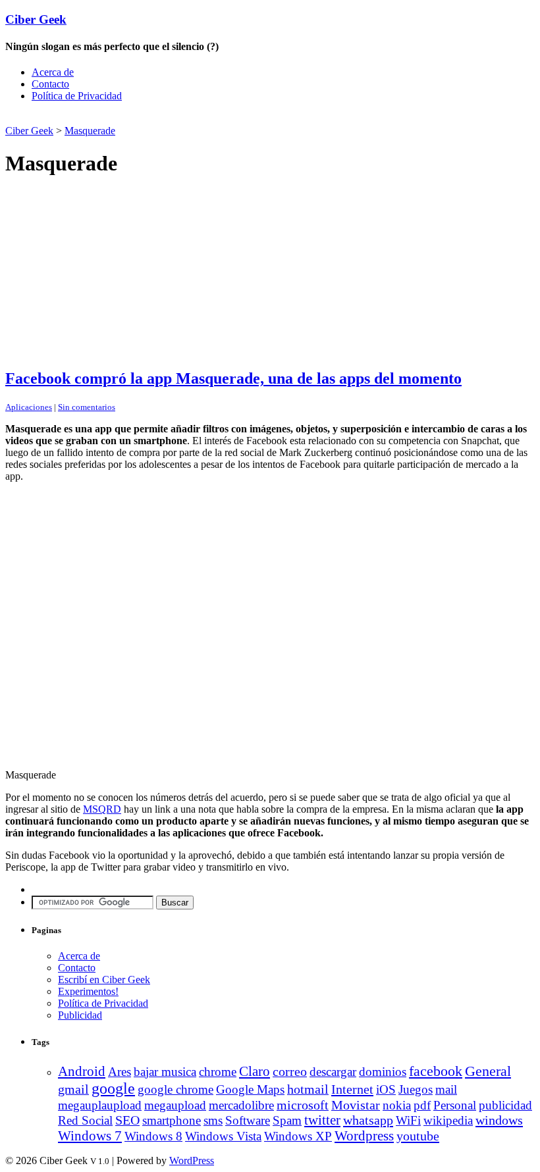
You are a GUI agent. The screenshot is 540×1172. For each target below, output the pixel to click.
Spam (287, 1120)
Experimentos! (88, 991)
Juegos (415, 1089)
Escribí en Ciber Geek (104, 979)
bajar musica (165, 1072)
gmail (73, 1089)
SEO (127, 1120)
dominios (382, 1072)
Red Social (85, 1120)
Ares (119, 1072)
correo (290, 1072)
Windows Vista (223, 1136)
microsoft (303, 1105)
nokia (397, 1105)
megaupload (175, 1105)
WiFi (408, 1120)
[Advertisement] (159, 117)
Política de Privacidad (77, 95)
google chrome (175, 1089)
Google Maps (250, 1089)
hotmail (308, 1089)
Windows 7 (90, 1136)
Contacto (50, 83)
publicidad (505, 1105)
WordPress (191, 1160)
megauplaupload (100, 1105)
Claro (254, 1071)
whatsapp (368, 1120)
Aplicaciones (28, 407)
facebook (435, 1071)
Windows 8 (153, 1136)
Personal (454, 1105)
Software (247, 1120)
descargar (333, 1072)
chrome (217, 1072)
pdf (422, 1105)
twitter (322, 1120)
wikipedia (448, 1120)
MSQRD (102, 809)
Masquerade (90, 130)
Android (81, 1071)
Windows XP (298, 1136)
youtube (417, 1136)
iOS (386, 1089)
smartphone (171, 1120)
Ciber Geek (36, 19)
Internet (352, 1089)
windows (499, 1120)
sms (213, 1120)
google (113, 1088)
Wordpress (364, 1136)
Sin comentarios (86, 407)
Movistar (355, 1105)
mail (446, 1089)
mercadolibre (241, 1105)
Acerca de (53, 72)
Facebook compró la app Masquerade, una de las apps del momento (233, 378)
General (488, 1071)
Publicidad (80, 1015)
